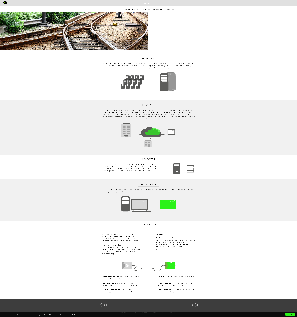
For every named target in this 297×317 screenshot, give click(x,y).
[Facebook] (106, 306)
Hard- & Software (158, 9)
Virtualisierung (126, 9)
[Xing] (100, 306)
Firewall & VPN (136, 9)
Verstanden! (290, 314)
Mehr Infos (86, 315)
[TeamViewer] (190, 306)
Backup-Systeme (146, 9)
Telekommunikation (169, 9)
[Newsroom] (197, 306)
